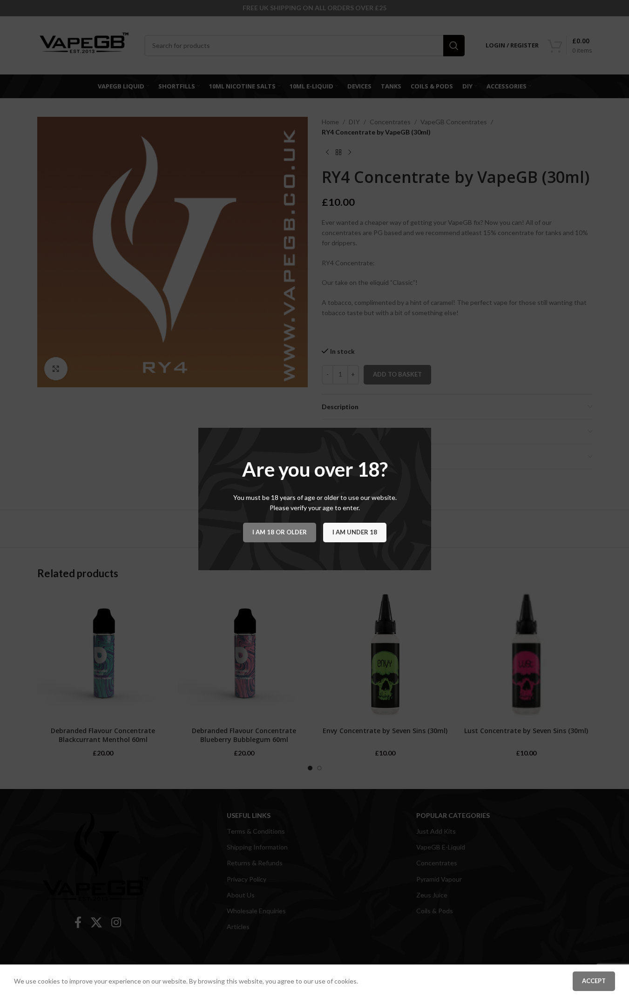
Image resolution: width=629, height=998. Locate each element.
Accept (594, 981)
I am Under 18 (354, 532)
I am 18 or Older (279, 532)
